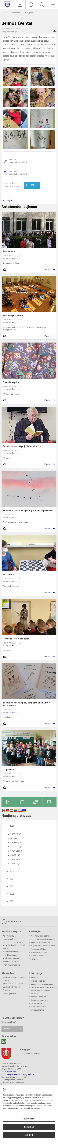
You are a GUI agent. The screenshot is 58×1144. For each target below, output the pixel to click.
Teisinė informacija (38, 1007)
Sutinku (29, 1135)
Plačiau (47, 269)
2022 (12, 894)
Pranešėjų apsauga (38, 997)
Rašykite (7, 1029)
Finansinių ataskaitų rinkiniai (14, 984)
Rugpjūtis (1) (16, 834)
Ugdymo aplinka (9, 939)
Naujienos (16, 13)
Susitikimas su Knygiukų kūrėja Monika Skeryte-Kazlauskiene (27, 704)
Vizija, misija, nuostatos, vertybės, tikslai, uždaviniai (14, 943)
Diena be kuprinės (12, 382)
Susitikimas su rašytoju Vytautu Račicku (22, 446)
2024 (12, 879)
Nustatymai (29, 1119)
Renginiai (29, 13)
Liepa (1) (14, 838)
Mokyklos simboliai (11, 952)
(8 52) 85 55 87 (11, 1072)
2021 (12, 901)
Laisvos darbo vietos (38, 981)
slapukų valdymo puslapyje (30, 1108)
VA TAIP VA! (8, 574)
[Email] (3, 1041)
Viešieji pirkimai (9, 993)
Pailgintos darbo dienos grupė (42, 939)
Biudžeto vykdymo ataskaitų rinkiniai (14, 979)
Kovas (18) (15, 855)
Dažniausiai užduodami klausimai (40, 992)
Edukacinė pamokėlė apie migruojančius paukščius (28, 510)
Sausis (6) (14, 863)
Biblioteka (34, 959)
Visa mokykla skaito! (13, 315)
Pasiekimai (7, 948)
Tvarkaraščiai (14, 921)
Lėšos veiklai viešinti (11, 987)
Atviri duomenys (37, 1010)
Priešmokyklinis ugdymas (40, 936)
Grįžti (9, 200)
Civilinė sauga (36, 1003)
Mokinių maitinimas (38, 952)
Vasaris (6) (15, 859)
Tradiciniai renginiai (11, 958)
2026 (12, 826)
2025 (12, 871)
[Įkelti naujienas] (20, 4)
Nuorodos (34, 978)
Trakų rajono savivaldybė (30, 1053)
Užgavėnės (8, 769)
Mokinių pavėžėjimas (38, 949)
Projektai (6, 990)
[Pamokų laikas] (31, 4)
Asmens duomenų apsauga (41, 984)
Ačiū (30, 185)
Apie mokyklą (8, 936)
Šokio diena (9, 251)
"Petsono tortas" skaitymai (16, 639)
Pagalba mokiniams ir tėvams (42, 946)
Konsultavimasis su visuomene (43, 987)
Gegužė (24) (15, 847)
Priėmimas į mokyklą (11, 965)
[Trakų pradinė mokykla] (7, 4)
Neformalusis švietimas (40, 942)
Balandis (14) (16, 851)
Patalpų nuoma (36, 956)
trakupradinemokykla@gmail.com (20, 1074)
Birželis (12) (15, 843)
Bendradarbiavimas (11, 962)
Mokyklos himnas (10, 955)
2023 (12, 886)
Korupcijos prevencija (39, 1000)
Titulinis (4, 13)
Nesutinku (29, 1127)
